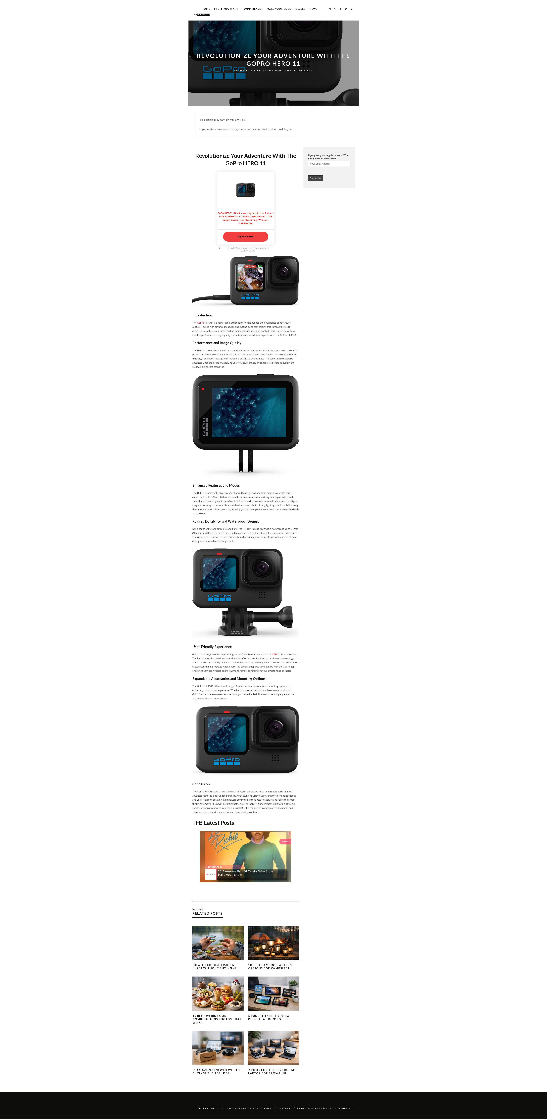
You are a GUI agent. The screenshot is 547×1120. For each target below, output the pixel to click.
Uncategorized (300, 71)
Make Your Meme (279, 8)
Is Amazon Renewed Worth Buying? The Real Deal (216, 1071)
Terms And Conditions (241, 1108)
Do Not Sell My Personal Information (325, 1108)
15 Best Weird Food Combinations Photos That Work (217, 1019)
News (314, 8)
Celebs (301, 8)
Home (206, 8)
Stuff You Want (226, 8)
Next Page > (198, 909)
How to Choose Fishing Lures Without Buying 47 (215, 966)
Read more (285, 841)
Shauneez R (243, 71)
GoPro (200, 322)
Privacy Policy (208, 1108)
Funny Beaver (252, 8)
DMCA (268, 1108)
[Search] (352, 9)
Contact (284, 1108)
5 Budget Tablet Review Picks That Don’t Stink (269, 1017)
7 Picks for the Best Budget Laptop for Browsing (272, 1071)
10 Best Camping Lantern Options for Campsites (270, 966)
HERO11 (276, 654)
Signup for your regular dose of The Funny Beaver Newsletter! (328, 157)
